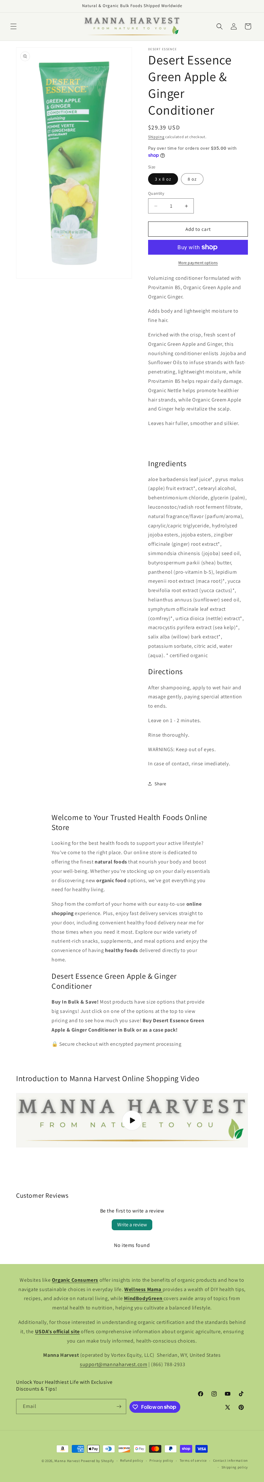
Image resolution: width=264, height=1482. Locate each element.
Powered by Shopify (97, 1460)
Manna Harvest (67, 1460)
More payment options (198, 262)
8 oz (192, 179)
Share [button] (160, 784)
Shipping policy (235, 1467)
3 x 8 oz (163, 179)
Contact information (230, 1460)
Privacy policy (161, 1460)
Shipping (156, 136)
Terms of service (193, 1460)
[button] (13, 26)
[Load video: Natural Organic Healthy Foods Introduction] (132, 1120)
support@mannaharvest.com (113, 1364)
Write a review (132, 1224)
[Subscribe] (119, 1406)
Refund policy (131, 1460)
